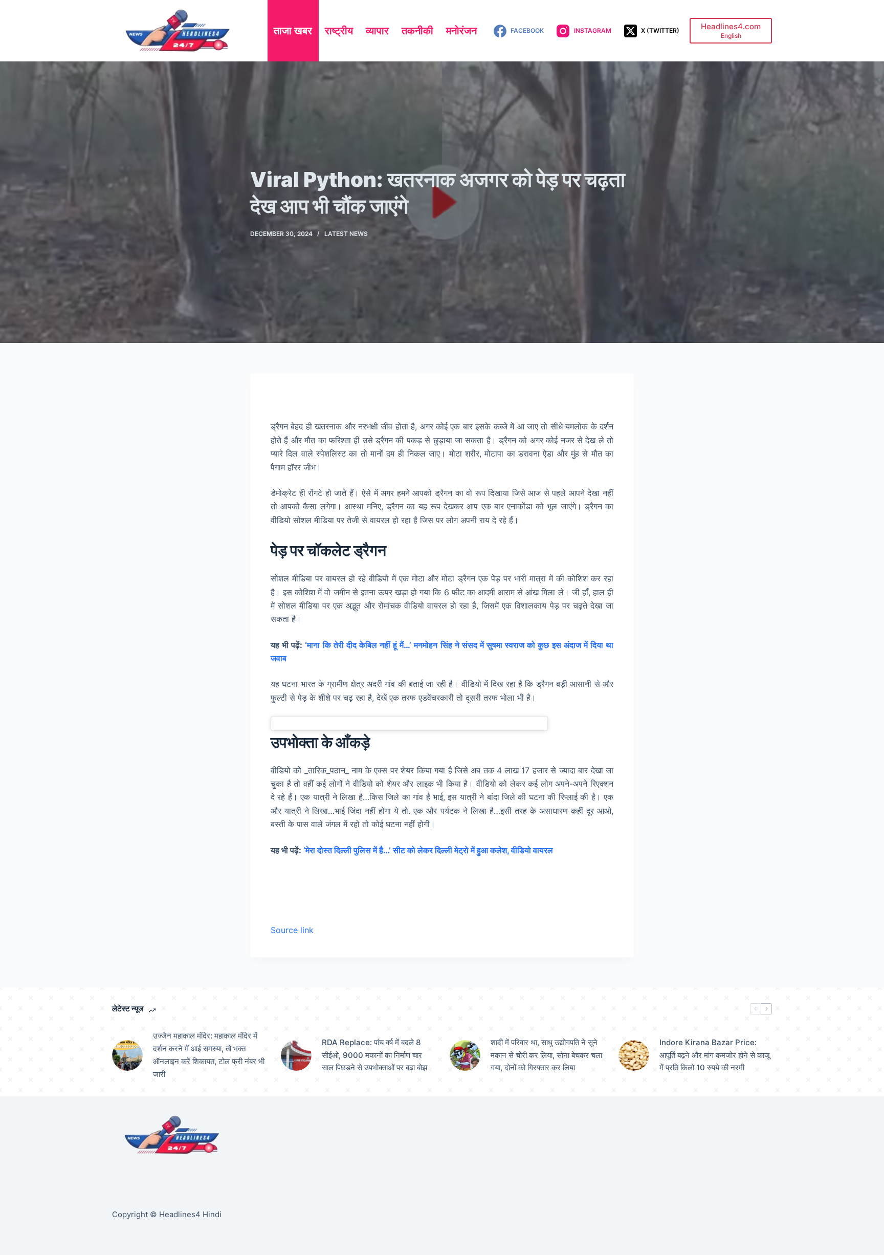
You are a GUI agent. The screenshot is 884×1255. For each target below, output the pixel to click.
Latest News (346, 233)
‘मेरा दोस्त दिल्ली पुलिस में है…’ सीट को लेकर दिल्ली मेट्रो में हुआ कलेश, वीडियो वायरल (428, 850)
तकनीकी (417, 31)
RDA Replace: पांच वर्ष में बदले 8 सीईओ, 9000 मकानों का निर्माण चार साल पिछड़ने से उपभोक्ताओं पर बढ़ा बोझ (374, 1055)
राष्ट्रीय (339, 31)
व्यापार (377, 31)
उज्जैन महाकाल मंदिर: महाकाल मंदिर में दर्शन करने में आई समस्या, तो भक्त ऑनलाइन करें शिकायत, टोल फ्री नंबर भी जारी (208, 1054)
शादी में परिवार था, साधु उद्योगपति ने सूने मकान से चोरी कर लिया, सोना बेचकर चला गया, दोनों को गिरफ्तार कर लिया (546, 1055)
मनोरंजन (461, 31)
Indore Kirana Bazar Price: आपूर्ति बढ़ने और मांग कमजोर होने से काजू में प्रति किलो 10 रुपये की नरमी (714, 1055)
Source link (292, 930)
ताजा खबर (293, 31)
